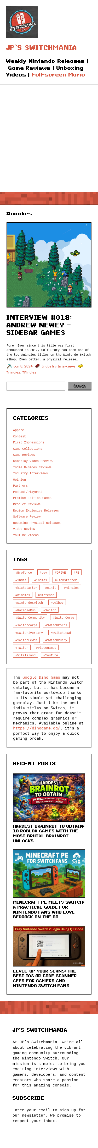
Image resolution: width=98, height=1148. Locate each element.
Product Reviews (27, 504)
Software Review (27, 516)
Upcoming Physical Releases (37, 523)
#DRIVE (60, 572)
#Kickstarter (66, 580)
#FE (76, 572)
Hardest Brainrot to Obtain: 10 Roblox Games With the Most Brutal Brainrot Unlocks (49, 833)
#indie (20, 580)
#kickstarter (26, 588)
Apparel (19, 430)
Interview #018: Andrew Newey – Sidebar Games (39, 325)
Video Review (24, 529)
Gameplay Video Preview (33, 461)
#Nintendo (46, 595)
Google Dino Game (41, 677)
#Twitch (21, 648)
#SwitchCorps (63, 617)
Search (80, 386)
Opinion (19, 479)
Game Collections (27, 449)
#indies (40, 580)
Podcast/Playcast (27, 492)
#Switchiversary (29, 633)
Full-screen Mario (58, 75)
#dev (43, 572)
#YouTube (50, 655)
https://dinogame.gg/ (36, 728)
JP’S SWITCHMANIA (41, 47)
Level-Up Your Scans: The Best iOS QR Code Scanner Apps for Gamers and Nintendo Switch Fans (45, 978)
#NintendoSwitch (29, 603)
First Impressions (28, 442)
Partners (20, 485)
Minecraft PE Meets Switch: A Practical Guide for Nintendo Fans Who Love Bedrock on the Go (48, 909)
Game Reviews (24, 455)
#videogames (46, 648)
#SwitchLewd (61, 633)
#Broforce (23, 572)
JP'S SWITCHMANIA (40, 1030)
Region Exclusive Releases (36, 510)
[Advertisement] (49, 140)
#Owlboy (57, 603)
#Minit (50, 588)
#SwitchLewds (26, 640)
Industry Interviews (59, 366)
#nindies (14, 372)
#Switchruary (56, 640)
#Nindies (29, 372)
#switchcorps (26, 625)
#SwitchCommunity (30, 617)
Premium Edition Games (32, 498)
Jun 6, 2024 (23, 366)
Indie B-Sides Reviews (32, 467)
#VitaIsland (25, 655)
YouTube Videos (26, 535)
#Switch (49, 610)
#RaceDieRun (25, 610)
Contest (19, 436)
